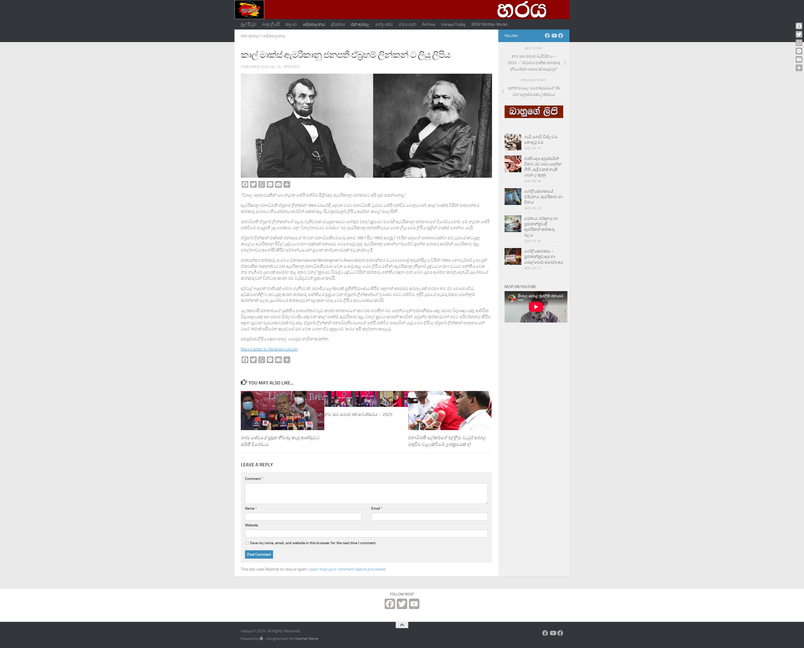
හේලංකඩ (384, 24)
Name (251, 508)
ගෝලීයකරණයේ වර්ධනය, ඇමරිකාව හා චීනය (543, 197)
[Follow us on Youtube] (554, 35)
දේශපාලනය (314, 24)
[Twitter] (799, 34)
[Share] (799, 68)
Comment (254, 479)
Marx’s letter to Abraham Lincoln (269, 349)
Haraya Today (453, 24)
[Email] (799, 59)
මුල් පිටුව (248, 24)
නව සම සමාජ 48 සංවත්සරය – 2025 (358, 414)
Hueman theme (306, 639)
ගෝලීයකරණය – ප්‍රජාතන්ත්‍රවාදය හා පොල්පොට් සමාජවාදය (543, 257)
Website (251, 525)
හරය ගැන (407, 24)
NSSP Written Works (489, 24)
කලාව (291, 24)
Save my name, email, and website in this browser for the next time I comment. (313, 543)
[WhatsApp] (799, 43)
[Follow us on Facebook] (547, 35)
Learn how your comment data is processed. (347, 569)
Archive (428, 24)
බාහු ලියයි (271, 24)
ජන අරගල (360, 24)
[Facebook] (799, 26)
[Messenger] (799, 51)
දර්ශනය (338, 24)
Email (377, 508)
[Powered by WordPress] (261, 638)
